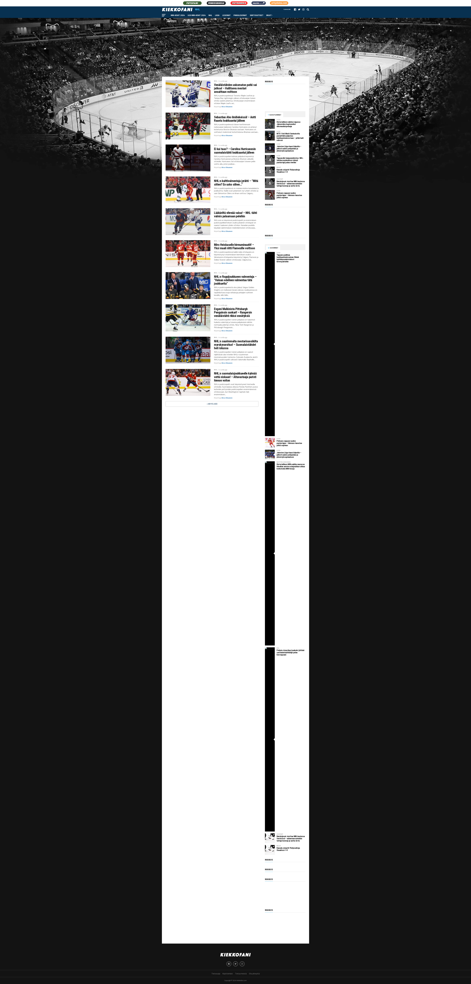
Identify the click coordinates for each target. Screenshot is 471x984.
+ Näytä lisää (212, 404)
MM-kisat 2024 (178, 15)
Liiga (217, 15)
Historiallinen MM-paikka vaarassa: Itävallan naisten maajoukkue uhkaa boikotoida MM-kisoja (291, 466)
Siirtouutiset (256, 15)
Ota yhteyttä (254, 973)
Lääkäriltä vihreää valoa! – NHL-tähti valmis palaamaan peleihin (235, 214)
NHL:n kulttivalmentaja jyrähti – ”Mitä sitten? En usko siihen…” (236, 182)
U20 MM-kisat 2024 (197, 15)
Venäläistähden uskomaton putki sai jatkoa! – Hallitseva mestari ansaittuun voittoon (235, 88)
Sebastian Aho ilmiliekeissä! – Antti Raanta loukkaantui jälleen (235, 118)
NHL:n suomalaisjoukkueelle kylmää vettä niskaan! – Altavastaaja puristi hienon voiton (235, 377)
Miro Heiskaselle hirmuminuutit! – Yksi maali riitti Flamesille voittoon (234, 246)
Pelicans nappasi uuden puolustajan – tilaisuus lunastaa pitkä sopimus (289, 195)
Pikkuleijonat (240, 15)
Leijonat (226, 15)
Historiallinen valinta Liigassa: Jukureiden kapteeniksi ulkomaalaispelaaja (289, 124)
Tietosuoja (215, 973)
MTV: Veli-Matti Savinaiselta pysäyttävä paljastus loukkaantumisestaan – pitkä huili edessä (290, 136)
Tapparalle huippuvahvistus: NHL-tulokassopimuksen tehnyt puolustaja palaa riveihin (290, 160)
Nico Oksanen (227, 106)
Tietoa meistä (241, 973)
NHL (210, 15)
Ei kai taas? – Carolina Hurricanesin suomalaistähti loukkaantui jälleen (235, 150)
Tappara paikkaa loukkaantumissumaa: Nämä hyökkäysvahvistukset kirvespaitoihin (288, 258)
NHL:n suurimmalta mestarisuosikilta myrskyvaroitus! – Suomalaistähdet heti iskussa (236, 345)
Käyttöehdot (227, 973)
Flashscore (287, 9)
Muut (269, 15)
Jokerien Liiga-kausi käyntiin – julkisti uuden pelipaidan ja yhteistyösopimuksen (289, 148)
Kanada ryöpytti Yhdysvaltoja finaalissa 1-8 (288, 171)
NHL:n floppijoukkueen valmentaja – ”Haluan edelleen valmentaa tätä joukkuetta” (235, 280)
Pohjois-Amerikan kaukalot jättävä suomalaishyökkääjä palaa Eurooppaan (290, 652)
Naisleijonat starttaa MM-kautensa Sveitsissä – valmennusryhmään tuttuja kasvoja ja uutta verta (291, 183)
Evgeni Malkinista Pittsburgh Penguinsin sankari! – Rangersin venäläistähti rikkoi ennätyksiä (233, 312)
